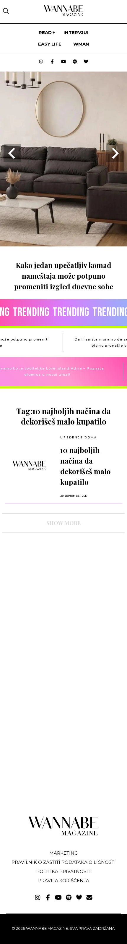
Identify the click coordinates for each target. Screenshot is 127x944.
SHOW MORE (63, 523)
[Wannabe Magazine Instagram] (41, 62)
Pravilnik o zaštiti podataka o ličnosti (64, 862)
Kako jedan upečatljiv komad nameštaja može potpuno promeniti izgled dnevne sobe (63, 275)
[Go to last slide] (12, 153)
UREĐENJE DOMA (78, 437)
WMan (81, 44)
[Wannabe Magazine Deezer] (86, 62)
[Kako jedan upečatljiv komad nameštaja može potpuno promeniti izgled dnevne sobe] (63, 244)
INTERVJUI (76, 32)
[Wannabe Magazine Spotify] (74, 62)
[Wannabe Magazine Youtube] (63, 62)
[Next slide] (114, 153)
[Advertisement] (46, 589)
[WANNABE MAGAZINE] (64, 834)
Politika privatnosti (63, 871)
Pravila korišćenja (63, 880)
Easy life (49, 44)
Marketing (63, 853)
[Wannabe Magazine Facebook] (52, 62)
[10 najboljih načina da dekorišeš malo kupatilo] (29, 465)
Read (45, 32)
